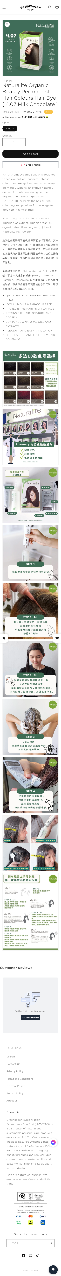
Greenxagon (33, 1270)
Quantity (7, 135)
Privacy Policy (15, 1071)
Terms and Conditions (20, 1078)
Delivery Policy (16, 1086)
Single (10, 128)
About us (12, 1100)
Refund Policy (15, 1093)
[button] (4, 7)
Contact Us (13, 1063)
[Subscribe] (50, 1243)
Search (11, 1056)
